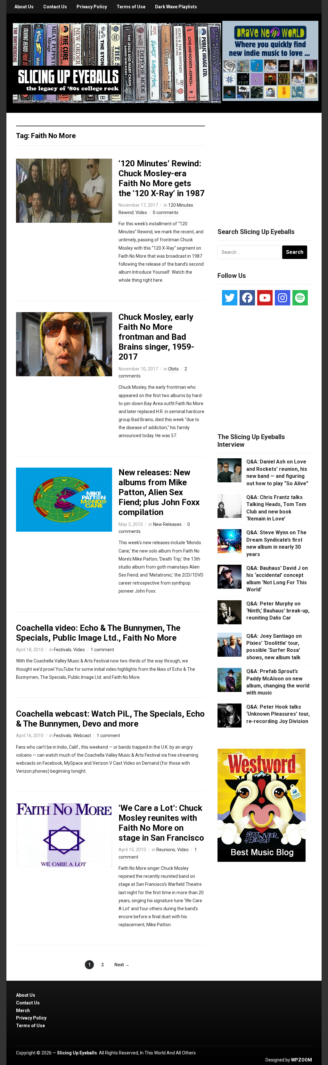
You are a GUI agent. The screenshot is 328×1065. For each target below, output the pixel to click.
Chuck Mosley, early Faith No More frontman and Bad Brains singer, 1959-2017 (156, 337)
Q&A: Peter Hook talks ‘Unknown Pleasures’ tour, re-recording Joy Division (278, 714)
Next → (121, 964)
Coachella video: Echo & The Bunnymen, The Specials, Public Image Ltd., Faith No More (98, 633)
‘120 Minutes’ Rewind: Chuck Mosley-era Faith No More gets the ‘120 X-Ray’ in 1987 (162, 178)
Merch (23, 1010)
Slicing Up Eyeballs (77, 1052)
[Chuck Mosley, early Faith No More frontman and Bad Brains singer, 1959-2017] (64, 343)
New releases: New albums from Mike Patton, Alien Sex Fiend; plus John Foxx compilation (159, 492)
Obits (173, 368)
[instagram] (282, 297)
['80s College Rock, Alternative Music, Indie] (117, 62)
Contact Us (55, 6)
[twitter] (229, 297)
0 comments (165, 212)
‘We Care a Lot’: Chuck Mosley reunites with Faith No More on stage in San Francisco (161, 823)
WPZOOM (301, 1059)
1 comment (102, 649)
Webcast (82, 735)
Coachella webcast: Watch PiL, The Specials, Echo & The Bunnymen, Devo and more (110, 718)
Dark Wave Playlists (176, 6)
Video (141, 212)
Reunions (165, 849)
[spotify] (300, 297)
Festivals (62, 649)
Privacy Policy (92, 6)
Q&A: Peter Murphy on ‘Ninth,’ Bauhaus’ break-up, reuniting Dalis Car (277, 611)
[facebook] (247, 297)
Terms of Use (131, 6)
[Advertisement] (265, 162)
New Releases (167, 524)
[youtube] (265, 297)
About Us (24, 6)
